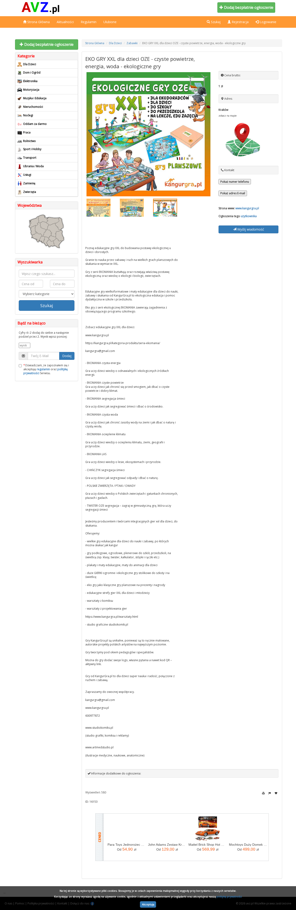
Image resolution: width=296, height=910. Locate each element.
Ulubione (110, 22)
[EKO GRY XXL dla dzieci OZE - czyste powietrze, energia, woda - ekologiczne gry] (148, 134)
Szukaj (46, 305)
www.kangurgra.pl (247, 208)
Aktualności (65, 22)
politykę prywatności (229, 896)
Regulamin (88, 22)
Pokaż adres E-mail (232, 193)
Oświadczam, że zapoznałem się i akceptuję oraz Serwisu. (46, 369)
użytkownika (249, 216)
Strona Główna (38, 22)
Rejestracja (240, 22)
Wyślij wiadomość (250, 229)
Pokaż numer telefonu (234, 182)
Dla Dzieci (115, 43)
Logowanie (267, 22)
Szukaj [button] (215, 22)
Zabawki (132, 43)
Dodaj (66, 356)
